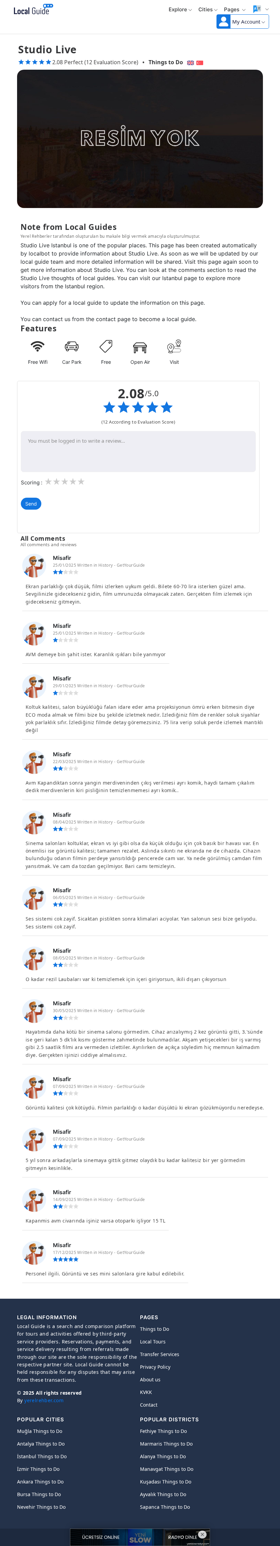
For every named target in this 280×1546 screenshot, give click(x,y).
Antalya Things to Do (41, 1443)
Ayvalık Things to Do (163, 1494)
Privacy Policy (155, 1367)
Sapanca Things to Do (165, 1507)
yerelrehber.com (44, 1400)
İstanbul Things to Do (42, 1456)
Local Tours (153, 1341)
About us (150, 1379)
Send (31, 504)
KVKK (146, 1392)
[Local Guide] (32, 9)
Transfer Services (159, 1354)
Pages (232, 9)
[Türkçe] (200, 62)
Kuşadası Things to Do (165, 1481)
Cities (205, 9)
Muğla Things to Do (39, 1431)
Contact (148, 1405)
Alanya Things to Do (163, 1456)
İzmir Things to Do (38, 1469)
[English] (190, 62)
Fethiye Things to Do (163, 1431)
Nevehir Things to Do (41, 1507)
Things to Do (166, 62)
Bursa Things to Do (39, 1494)
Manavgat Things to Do (166, 1469)
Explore (178, 9)
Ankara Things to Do (40, 1481)
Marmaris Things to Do (166, 1443)
